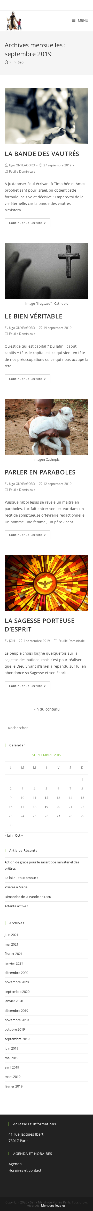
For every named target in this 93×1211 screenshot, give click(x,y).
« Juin (9, 835)
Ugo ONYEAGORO (22, 165)
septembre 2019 (17, 1039)
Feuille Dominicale (22, 171)
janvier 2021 (14, 963)
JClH (12, 641)
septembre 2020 (17, 991)
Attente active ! (16, 906)
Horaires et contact (25, 1170)
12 (46, 798)
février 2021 (13, 953)
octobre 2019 (15, 1029)
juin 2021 (11, 934)
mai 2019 (11, 1058)
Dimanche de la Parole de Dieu (28, 896)
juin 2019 (11, 1048)
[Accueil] (6, 62)
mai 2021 (11, 944)
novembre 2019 (17, 1020)
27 (58, 816)
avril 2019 (12, 1067)
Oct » (19, 835)
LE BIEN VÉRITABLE (33, 316)
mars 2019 (12, 1076)
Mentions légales (53, 1205)
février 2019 (13, 1086)
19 (46, 807)
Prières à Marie (16, 887)
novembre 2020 (17, 982)
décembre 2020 (16, 972)
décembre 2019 (16, 1010)
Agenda (15, 1163)
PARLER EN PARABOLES (40, 472)
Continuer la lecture (25, 223)
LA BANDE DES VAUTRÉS (42, 153)
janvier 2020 (14, 1001)
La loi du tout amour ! (21, 877)
